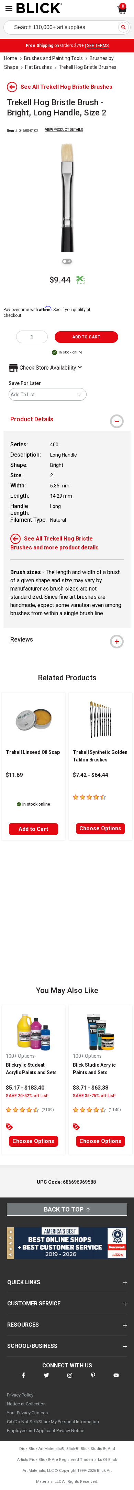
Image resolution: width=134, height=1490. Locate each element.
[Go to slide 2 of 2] (69, 261)
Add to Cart (33, 829)
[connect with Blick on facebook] (23, 1379)
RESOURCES (23, 1324)
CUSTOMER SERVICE (33, 1303)
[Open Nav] (8, 8)
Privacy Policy (20, 1395)
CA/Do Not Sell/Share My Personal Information (53, 1421)
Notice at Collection (26, 1403)
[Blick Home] (39, 8)
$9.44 (60, 280)
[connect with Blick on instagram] (70, 1379)
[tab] (67, 419)
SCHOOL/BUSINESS (32, 1346)
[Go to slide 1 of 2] (64, 261)
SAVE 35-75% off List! (94, 1095)
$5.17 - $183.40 (25, 1087)
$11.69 (14, 775)
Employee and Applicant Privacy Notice (45, 1430)
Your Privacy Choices (27, 1412)
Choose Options (100, 828)
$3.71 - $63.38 (90, 1087)
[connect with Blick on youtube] (116, 1379)
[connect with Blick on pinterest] (93, 1379)
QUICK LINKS (23, 1282)
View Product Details (64, 130)
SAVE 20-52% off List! (27, 1095)
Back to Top (63, 1209)
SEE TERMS (98, 45)
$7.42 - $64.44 (90, 775)
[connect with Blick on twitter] (46, 1379)
